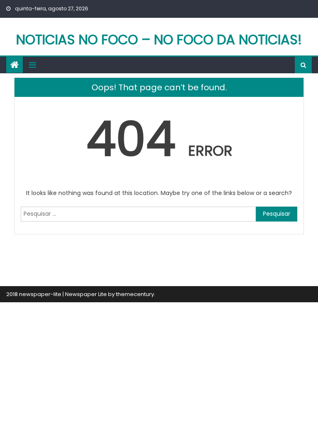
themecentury (135, 294)
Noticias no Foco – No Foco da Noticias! (159, 39)
